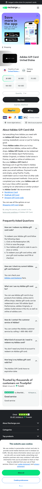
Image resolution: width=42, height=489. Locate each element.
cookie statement (24, 464)
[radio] (8, 78)
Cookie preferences (21, 480)
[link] (12, 34)
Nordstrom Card (11, 192)
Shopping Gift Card (10, 205)
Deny (21, 486)
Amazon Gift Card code (14, 197)
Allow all (21, 473)
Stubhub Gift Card (11, 195)
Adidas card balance (13, 278)
